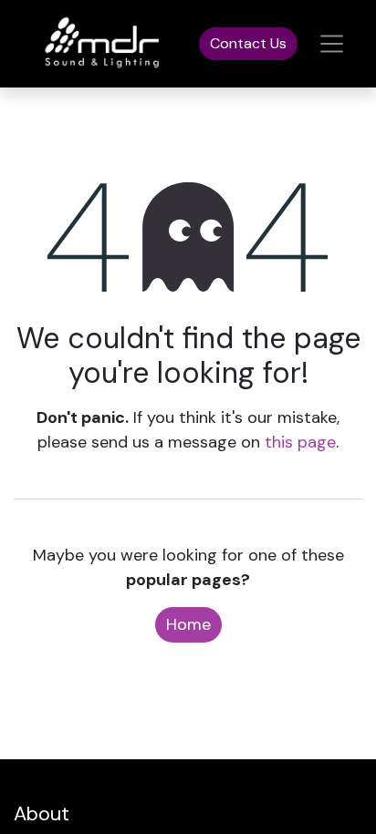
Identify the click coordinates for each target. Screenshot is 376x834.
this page (300, 442)
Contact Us (248, 43)
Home (188, 624)
